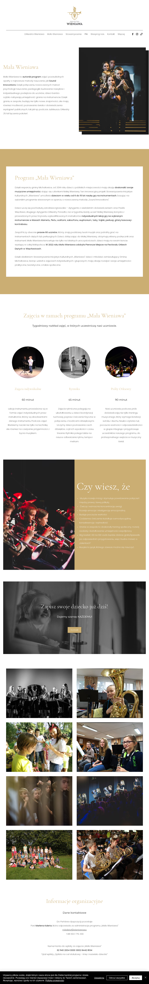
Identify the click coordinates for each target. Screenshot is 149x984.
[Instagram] (137, 34)
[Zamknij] (145, 978)
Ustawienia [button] (99, 977)
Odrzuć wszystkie (117, 977)
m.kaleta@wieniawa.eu (74, 929)
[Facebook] (132, 34)
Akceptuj (136, 977)
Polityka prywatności (54, 980)
